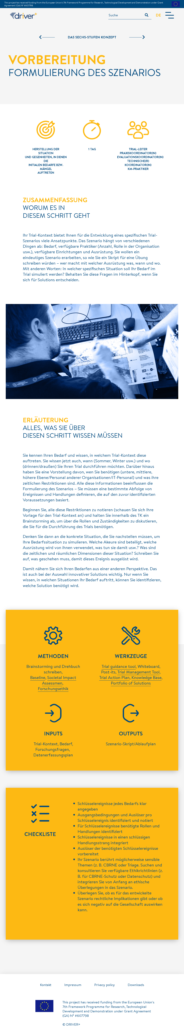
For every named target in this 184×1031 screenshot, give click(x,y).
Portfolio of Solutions (131, 683)
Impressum (72, 984)
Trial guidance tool (119, 666)
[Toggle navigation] (169, 15)
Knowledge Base (147, 677)
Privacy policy (104, 984)
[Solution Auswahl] (47, 37)
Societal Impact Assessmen (59, 680)
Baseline (37, 677)
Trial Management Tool (138, 672)
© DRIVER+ (71, 1024)
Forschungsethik (53, 688)
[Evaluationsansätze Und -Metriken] (137, 37)
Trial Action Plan (114, 677)
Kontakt (45, 984)
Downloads (136, 984)
